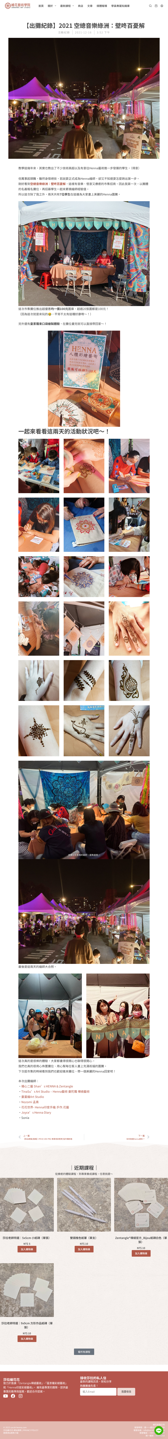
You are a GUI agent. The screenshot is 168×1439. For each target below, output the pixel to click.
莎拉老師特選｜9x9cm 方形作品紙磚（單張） (27, 1325)
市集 (45, 1127)
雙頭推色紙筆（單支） (84, 1238)
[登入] (162, 6)
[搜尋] (150, 6)
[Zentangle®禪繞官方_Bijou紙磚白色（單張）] (141, 1205)
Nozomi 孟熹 (30, 1102)
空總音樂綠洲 (57, 1127)
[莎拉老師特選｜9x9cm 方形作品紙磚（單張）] (27, 1290)
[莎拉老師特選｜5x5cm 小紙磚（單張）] (27, 1205)
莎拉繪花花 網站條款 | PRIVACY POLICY (20, 1430)
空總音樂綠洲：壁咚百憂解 (48, 184)
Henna (25, 1127)
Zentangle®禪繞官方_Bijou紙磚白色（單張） (141, 1240)
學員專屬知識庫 (120, 6)
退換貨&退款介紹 (10, 1432)
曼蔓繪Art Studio (32, 1096)
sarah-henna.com (18, 1427)
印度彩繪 (36, 1127)
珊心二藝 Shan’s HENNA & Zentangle (47, 1086)
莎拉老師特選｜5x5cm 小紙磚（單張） (27, 1238)
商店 (80, 6)
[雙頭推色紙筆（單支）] (84, 1205)
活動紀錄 (64, 32)
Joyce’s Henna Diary (36, 1112)
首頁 (41, 6)
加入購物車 (27, 1249)
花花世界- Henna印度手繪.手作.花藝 (45, 1107)
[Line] (158, 1430)
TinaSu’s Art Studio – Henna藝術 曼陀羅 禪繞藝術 (55, 1091)
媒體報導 (102, 6)
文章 (90, 6)
